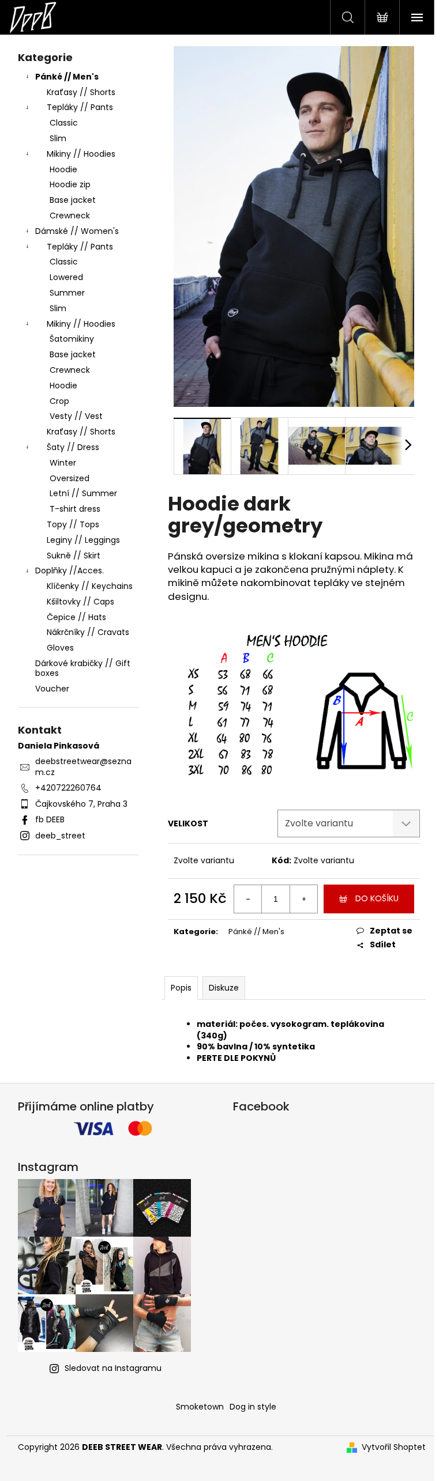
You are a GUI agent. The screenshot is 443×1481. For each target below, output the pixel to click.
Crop (59, 401)
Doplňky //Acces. (69, 570)
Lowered (66, 277)
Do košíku (377, 898)
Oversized (69, 478)
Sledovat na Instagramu (113, 1368)
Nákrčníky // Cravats (88, 632)
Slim (58, 138)
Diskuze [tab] (224, 987)
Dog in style (253, 1406)
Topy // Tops (73, 524)
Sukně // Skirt (73, 555)
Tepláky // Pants (80, 107)
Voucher (52, 688)
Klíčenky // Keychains (90, 586)
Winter (63, 463)
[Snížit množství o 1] (248, 899)
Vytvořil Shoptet (394, 1447)
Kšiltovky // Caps (80, 601)
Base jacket (73, 200)
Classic (64, 123)
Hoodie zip (70, 184)
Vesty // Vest (76, 416)
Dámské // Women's (77, 231)
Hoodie (63, 169)
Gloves (60, 647)
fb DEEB (50, 819)
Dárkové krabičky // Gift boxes (82, 668)
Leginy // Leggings (83, 540)
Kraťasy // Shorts (81, 92)
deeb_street (60, 835)
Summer (67, 293)
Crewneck (70, 215)
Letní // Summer (83, 493)
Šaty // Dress (73, 447)
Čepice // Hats (76, 617)
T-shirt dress (75, 509)
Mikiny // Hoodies (81, 154)
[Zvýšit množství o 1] (303, 899)
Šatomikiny (72, 339)
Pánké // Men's (67, 76)
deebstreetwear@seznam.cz (83, 766)
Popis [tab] (181, 987)
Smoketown (200, 1406)
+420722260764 (68, 788)
